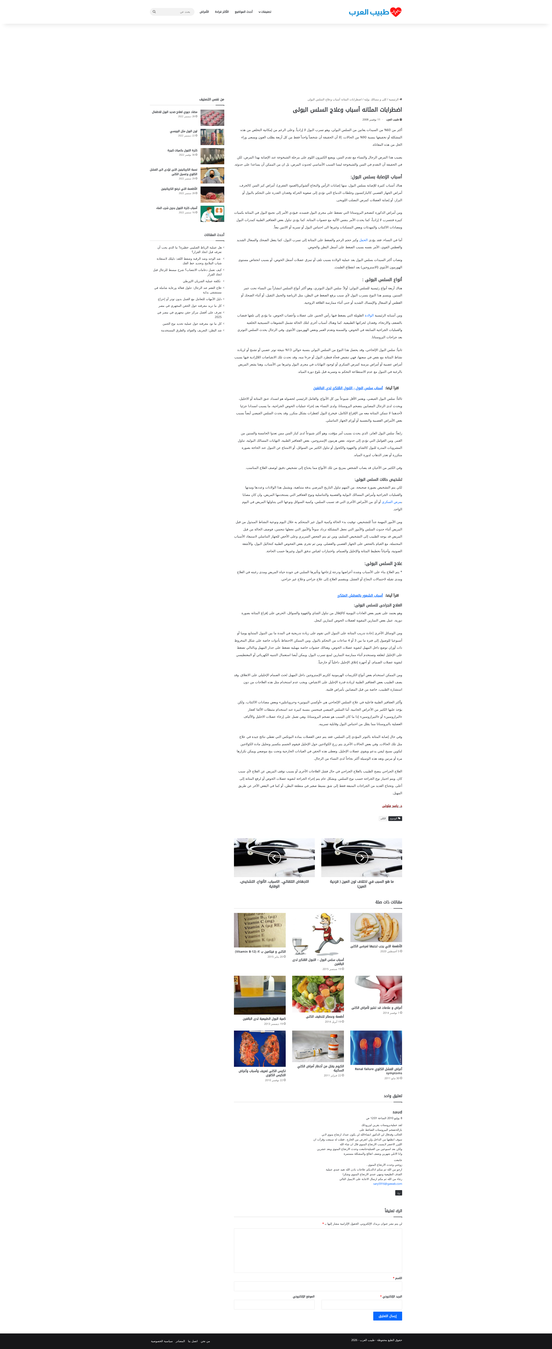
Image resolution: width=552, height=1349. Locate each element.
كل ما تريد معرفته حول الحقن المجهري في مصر (190, 305)
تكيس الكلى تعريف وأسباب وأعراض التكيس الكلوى (262, 1073)
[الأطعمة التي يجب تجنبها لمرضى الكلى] (376, 927)
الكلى (383, 818)
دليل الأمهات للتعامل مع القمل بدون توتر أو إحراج (190, 299)
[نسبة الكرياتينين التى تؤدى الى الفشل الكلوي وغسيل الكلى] (212, 175)
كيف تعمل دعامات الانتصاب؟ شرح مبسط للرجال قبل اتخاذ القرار (187, 272)
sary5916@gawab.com (387, 1183)
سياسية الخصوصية (162, 1341)
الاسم (397, 1278)
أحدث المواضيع (244, 11)
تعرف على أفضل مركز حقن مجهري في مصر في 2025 (189, 315)
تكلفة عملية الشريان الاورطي (202, 281)
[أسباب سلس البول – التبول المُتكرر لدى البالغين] (318, 934)
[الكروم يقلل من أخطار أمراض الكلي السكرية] (318, 1046)
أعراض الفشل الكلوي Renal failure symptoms (378, 1071)
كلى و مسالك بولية (375, 99)
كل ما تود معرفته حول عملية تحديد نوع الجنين (192, 323)
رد (398, 1193)
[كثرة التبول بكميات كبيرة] (212, 156)
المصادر (180, 1341)
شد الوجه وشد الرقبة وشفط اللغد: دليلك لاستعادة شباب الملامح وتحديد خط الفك (189, 261)
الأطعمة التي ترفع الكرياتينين (179, 188)
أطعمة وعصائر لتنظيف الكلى (325, 1017)
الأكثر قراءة (222, 11)
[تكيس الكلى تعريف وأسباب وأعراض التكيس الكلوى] (260, 1049)
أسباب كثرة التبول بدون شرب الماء (176, 208)
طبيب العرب (392, 119)
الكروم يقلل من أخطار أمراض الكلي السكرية (320, 1068)
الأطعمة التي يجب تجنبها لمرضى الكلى (376, 946)
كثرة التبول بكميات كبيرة (182, 150)
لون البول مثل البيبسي (183, 131)
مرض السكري (391, 502)
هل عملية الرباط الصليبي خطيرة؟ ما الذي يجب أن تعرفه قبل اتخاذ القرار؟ (189, 250)
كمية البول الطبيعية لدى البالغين (264, 1019)
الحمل (363, 240)
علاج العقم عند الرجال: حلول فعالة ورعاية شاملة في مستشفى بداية (188, 290)
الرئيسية (394, 99)
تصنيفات (266, 11)
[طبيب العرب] (375, 12)
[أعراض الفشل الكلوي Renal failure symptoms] (376, 1048)
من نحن (205, 1341)
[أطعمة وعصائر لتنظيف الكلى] (318, 994)
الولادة (369, 315)
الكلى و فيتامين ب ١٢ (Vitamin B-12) (260, 952)
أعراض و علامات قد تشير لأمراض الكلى (376, 1008)
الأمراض (204, 11)
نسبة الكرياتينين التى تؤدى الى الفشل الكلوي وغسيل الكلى (173, 172)
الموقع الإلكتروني (304, 1296)
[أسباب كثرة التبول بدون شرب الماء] (212, 214)
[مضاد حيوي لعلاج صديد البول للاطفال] (212, 118)
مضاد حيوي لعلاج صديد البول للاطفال (174, 112)
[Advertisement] (276, 60)
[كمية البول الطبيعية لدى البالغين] (260, 995)
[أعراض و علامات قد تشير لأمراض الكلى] (376, 989)
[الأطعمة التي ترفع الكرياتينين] (212, 195)
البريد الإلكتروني (391, 1296)
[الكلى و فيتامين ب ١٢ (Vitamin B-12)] (260, 930)
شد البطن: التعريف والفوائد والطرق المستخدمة (191, 330)
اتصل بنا (193, 1341)
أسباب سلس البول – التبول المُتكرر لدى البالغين (318, 962)
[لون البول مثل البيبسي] (212, 137)
